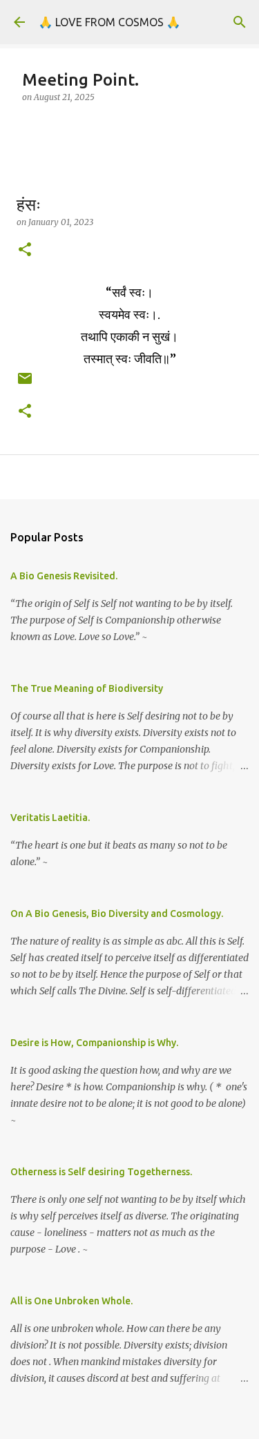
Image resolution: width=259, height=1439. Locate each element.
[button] (25, 250)
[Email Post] (25, 383)
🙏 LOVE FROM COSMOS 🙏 (109, 22)
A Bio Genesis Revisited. (63, 575)
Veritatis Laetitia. (50, 817)
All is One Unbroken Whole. (71, 1300)
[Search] (239, 22)
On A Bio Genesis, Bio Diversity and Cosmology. (116, 913)
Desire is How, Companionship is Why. (94, 1042)
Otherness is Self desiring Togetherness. (101, 1171)
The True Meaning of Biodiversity (86, 688)
